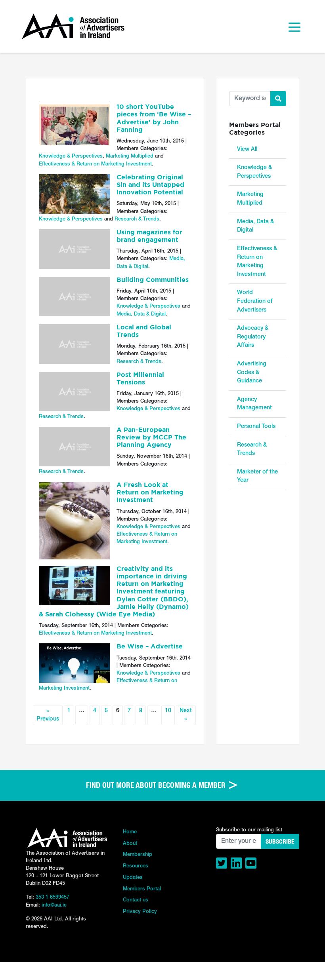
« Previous (47, 715)
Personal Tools (256, 426)
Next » (186, 715)
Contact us (135, 900)
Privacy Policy (140, 911)
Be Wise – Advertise (150, 647)
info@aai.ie (54, 905)
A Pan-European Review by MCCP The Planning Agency (151, 438)
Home (130, 832)
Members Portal (142, 889)
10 (168, 710)
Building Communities (153, 280)
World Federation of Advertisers (255, 301)
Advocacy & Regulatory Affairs (252, 337)
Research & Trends (137, 219)
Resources (135, 866)
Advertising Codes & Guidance (251, 372)
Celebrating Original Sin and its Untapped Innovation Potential (150, 185)
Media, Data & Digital (141, 314)
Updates (133, 877)
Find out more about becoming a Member (157, 785)
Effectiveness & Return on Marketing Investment (95, 164)
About (130, 843)
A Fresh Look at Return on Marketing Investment (150, 493)
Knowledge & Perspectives (71, 156)
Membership (137, 854)
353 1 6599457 (52, 897)
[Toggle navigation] (294, 26)
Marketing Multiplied (129, 156)
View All (247, 149)
